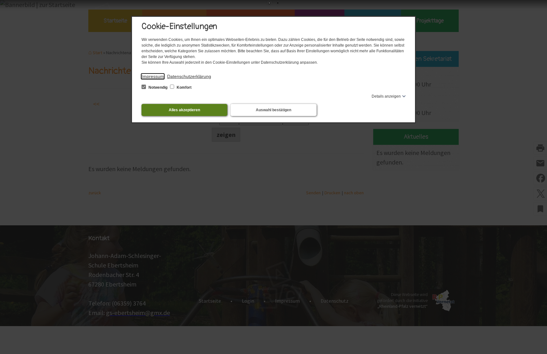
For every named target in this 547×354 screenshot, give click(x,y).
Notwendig (158, 87)
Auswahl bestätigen (273, 110)
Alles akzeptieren (184, 110)
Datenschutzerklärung (189, 76)
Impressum (152, 76)
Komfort (184, 87)
